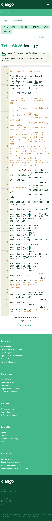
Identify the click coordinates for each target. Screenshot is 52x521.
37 (7, 273)
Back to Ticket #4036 (41, 37)
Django (7, 4)
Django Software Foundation (12, 356)
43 (7, 307)
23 (7, 177)
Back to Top (27, 325)
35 (7, 261)
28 (7, 199)
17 (7, 132)
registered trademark (11, 516)
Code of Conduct (7, 359)
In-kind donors (8, 491)
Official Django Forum (9, 415)
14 (7, 117)
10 (7, 98)
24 (7, 182)
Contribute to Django (9, 382)
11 (7, 105)
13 (7, 113)
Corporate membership (10, 462)
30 (7, 211)
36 (7, 270)
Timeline (35, 27)
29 (7, 206)
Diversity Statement (8, 362)
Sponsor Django (7, 459)
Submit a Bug (6, 385)
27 (7, 194)
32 (7, 233)
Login (5, 21)
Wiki (46, 27)
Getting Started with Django (11, 349)
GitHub (3, 432)
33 (7, 242)
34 (7, 252)
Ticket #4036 (11, 45)
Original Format (26, 320)
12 (7, 108)
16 (7, 127)
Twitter (4, 435)
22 (7, 172)
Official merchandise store (11, 465)
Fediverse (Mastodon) (9, 439)
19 (7, 158)
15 (7, 122)
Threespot (7, 501)
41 (7, 299)
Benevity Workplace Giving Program (14, 468)
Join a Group (6, 379)
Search (7, 31)
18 (7, 146)
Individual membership (10, 392)
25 (7, 185)
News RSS (5, 442)
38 (7, 278)
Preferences (17, 21)
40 (7, 292)
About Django (6, 346)
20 (7, 167)
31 (7, 223)
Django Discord (7, 412)
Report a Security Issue (10, 389)
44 (7, 314)
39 (7, 290)
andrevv (7, 508)
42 (7, 304)
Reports (23, 27)
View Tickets (9, 27)
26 (7, 190)
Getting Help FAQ (7, 409)
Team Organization (8, 353)
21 (7, 170)
